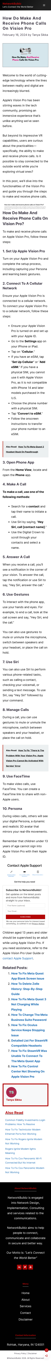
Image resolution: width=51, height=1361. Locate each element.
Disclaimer (26, 1319)
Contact (25, 1312)
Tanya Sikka (14, 1099)
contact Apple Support (18, 958)
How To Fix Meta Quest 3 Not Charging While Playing (28, 1004)
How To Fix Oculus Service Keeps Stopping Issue (28, 1030)
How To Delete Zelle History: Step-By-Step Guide (26, 989)
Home (26, 1293)
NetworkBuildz (12, 3)
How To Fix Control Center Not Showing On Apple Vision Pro (28, 1071)
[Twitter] (25, 1267)
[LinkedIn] (19, 1267)
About (25, 1299)
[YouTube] (30, 1267)
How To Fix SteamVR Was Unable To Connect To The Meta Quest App (29, 1056)
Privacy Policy (20, 1353)
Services (25, 1306)
